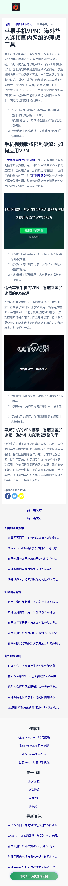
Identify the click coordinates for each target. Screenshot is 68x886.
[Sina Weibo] (21, 496)
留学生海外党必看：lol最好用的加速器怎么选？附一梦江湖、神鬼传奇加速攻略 (34, 601)
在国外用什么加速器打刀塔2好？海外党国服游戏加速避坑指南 (34, 633)
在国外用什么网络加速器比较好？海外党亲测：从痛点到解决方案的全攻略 (34, 558)
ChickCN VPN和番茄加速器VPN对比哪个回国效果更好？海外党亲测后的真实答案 (34, 548)
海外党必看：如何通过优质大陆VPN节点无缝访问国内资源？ (34, 579)
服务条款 (34, 781)
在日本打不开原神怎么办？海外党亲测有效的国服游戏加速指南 (34, 622)
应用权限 (34, 798)
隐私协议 (34, 789)
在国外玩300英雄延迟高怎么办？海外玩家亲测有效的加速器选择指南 (34, 643)
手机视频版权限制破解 (21, 160)
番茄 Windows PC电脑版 (34, 737)
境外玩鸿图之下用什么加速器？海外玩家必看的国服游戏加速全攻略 (34, 612)
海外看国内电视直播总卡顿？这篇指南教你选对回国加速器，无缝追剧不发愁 (34, 569)
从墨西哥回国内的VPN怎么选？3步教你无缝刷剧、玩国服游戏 (34, 537)
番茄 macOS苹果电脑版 (34, 745)
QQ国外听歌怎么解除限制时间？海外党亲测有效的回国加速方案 (34, 707)
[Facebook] (8, 496)
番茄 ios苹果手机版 (34, 754)
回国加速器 (39, 175)
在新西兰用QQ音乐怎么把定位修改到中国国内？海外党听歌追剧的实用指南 (34, 676)
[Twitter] (15, 496)
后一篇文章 (34, 518)
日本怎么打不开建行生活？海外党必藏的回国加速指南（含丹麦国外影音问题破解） (34, 666)
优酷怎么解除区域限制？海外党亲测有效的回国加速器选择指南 (34, 686)
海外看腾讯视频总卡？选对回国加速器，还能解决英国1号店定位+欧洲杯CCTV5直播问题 (34, 697)
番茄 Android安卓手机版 (34, 762)
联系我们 (34, 806)
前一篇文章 (34, 510)
